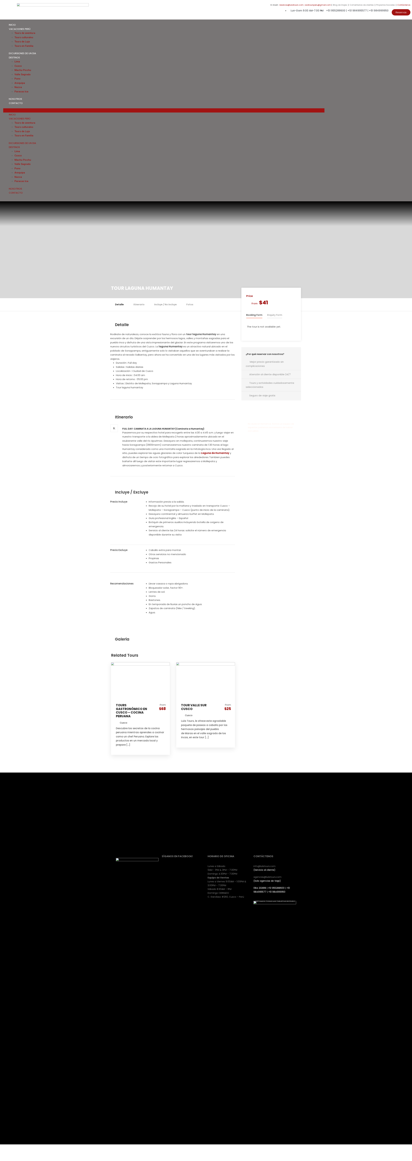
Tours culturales (23, 37)
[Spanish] (407, 110)
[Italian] (400, 110)
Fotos (189, 304)
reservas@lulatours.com (291, 5)
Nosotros (15, 99)
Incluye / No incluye (165, 304)
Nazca (18, 87)
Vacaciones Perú (19, 29)
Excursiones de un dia (22, 53)
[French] (397, 110)
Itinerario (139, 304)
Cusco (18, 65)
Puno (17, 78)
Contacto (16, 103)
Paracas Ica (21, 91)
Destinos (14, 57)
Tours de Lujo (22, 41)
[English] (394, 110)
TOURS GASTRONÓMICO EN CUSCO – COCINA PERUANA (131, 710)
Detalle (119, 304)
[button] (401, 12)
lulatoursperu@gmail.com (318, 5)
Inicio (12, 24)
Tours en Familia (23, 45)
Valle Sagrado (22, 74)
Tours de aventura (24, 33)
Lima (17, 61)
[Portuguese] (404, 110)
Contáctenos (403, 5)
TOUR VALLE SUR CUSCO (193, 707)
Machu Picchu (22, 70)
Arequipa (19, 83)
